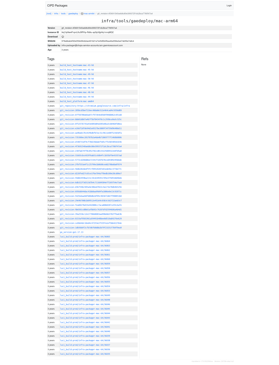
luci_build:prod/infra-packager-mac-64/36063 (85, 245)
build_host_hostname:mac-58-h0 (77, 79)
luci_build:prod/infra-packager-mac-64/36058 (85, 268)
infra (56, 13)
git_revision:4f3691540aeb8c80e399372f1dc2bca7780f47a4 (91, 146)
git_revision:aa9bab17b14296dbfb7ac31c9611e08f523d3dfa (91, 133)
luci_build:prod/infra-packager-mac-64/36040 (85, 331)
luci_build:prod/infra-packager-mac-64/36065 (85, 236)
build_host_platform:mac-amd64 (77, 101)
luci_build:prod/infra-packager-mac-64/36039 (85, 336)
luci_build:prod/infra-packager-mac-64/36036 (85, 349)
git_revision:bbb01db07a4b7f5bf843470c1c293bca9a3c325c (91, 119)
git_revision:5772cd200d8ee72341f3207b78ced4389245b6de (91, 160)
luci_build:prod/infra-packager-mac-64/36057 (85, 273)
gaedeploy (73, 13)
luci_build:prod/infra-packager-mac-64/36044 (85, 313)
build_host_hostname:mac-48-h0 (77, 92)
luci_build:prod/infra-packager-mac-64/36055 (85, 282)
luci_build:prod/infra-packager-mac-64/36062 (85, 250)
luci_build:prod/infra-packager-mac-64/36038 (85, 340)
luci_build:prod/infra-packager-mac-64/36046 (85, 304)
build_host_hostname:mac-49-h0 (77, 74)
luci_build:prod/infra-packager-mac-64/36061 (85, 255)
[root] (48, 13)
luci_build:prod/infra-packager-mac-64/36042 (85, 322)
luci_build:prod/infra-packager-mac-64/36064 (85, 241)
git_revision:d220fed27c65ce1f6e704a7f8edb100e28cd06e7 (91, 173)
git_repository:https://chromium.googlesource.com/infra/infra (95, 106)
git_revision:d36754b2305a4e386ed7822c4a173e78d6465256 (91, 187)
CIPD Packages (57, 5)
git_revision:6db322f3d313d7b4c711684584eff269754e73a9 (91, 182)
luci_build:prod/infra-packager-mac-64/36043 (85, 318)
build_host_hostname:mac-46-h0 (77, 88)
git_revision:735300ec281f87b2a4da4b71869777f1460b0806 (91, 137)
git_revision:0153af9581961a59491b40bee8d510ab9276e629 (91, 218)
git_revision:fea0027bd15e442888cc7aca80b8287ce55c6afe (91, 205)
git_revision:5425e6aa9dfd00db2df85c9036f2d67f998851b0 (91, 196)
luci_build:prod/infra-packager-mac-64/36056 (85, 277)
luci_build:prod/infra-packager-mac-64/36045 (85, 309)
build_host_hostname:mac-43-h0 (77, 65)
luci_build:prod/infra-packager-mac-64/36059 (85, 264)
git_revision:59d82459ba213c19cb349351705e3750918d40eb (91, 178)
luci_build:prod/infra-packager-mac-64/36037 (85, 345)
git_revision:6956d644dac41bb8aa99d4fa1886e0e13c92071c (91, 191)
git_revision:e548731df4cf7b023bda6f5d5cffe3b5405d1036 (91, 142)
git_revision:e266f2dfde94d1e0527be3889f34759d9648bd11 (91, 128)
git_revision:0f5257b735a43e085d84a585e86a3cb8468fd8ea (91, 124)
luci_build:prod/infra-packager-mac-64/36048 (85, 300)
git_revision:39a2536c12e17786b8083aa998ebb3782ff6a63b (91, 214)
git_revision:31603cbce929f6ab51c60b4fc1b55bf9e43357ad (91, 155)
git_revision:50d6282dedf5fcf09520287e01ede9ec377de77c (91, 169)
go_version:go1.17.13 (71, 232)
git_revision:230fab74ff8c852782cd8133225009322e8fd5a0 (91, 151)
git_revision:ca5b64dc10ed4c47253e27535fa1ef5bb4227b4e (91, 223)
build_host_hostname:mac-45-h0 (77, 70)
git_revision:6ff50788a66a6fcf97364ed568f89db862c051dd (91, 115)
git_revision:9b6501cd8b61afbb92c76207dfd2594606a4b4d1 (91, 209)
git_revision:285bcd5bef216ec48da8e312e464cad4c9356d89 (91, 110)
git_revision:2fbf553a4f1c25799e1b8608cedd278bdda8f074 (91, 164)
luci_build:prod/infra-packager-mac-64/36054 (85, 286)
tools (63, 13)
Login (229, 5)
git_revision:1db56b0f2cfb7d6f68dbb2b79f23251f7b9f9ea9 (91, 227)
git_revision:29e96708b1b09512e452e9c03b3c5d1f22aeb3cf (91, 200)
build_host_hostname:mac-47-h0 (77, 83)
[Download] (63, 36)
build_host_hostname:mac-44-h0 (77, 97)
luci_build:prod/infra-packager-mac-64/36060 (85, 259)
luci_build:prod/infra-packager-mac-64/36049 (85, 295)
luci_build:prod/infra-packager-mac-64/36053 (85, 291)
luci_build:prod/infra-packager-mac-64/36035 (85, 354)
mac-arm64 (88, 13)
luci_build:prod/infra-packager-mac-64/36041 (85, 327)
